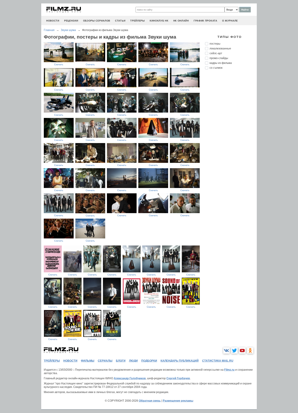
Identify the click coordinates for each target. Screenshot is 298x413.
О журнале (230, 20)
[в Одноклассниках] (250, 350)
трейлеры (137, 20)
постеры (215, 43)
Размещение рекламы (178, 400)
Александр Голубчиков (130, 378)
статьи (120, 20)
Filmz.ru (229, 369)
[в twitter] (234, 350)
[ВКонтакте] (226, 350)
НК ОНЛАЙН (181, 20)
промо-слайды (219, 58)
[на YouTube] (242, 350)
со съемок (216, 67)
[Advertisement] (231, 129)
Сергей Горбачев (178, 378)
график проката (205, 20)
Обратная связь (150, 400)
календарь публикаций (180, 360)
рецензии (71, 20)
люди (133, 360)
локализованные (220, 48)
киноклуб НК (159, 20)
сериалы (105, 360)
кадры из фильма (221, 62)
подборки (149, 360)
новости (52, 20)
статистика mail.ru (217, 360)
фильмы (87, 360)
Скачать (58, 64)
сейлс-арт (216, 53)
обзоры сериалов (96, 20)
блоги (121, 360)
